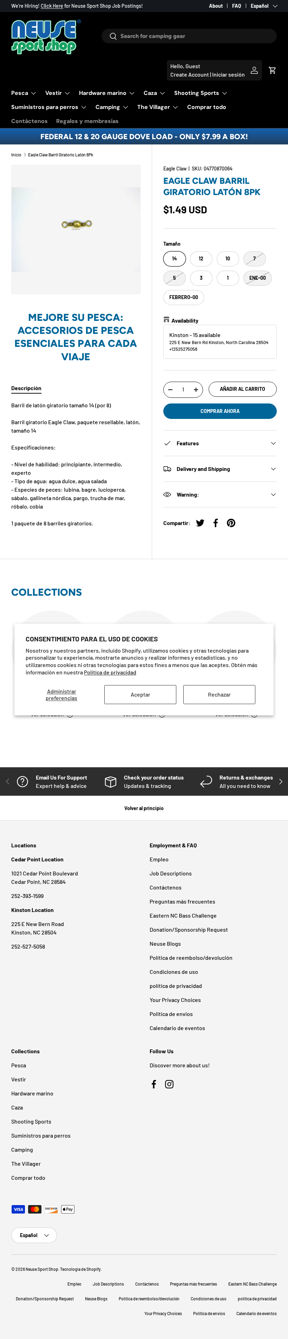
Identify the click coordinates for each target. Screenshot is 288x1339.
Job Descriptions (171, 873)
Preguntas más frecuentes (182, 901)
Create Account (189, 74)
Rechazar (219, 694)
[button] (272, 70)
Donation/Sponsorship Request (189, 929)
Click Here (52, 6)
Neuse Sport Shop (42, 1269)
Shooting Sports (31, 1121)
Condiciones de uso (174, 971)
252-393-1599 (27, 895)
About (216, 6)
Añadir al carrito (242, 389)
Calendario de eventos (177, 1027)
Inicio (16, 155)
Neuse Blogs (165, 943)
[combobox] (189, 36)
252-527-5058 (28, 946)
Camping (22, 1149)
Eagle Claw (174, 169)
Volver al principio (144, 808)
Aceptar (140, 694)
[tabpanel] (75, 464)
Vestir (18, 1079)
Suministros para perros (41, 1135)
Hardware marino (32, 1093)
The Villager (26, 1163)
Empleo (159, 859)
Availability (184, 320)
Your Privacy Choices (175, 999)
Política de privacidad (110, 672)
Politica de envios (171, 1013)
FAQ (236, 6)
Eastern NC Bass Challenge (183, 915)
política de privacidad (176, 985)
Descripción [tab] (26, 387)
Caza (17, 1107)
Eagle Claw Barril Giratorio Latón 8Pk (60, 155)
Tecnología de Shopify (80, 1269)
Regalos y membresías (87, 121)
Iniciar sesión (228, 74)
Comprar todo (206, 107)
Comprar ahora (220, 411)
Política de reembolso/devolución (191, 957)
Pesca (18, 1065)
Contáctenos (29, 121)
